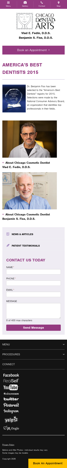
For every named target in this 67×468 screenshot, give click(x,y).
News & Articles (22, 234)
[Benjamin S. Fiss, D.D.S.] (36, 21)
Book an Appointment (32, 50)
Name (10, 267)
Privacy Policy (8, 444)
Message (11, 301)
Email (10, 289)
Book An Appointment (47, 463)
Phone (11, 278)
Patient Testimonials (26, 245)
